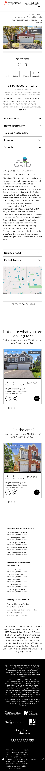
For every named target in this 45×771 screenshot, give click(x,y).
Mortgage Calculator (22, 304)
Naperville (36, 92)
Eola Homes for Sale (15, 613)
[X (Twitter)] (19, 741)
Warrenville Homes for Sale (18, 604)
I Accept (35, 759)
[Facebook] (13, 741)
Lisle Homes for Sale (15, 607)
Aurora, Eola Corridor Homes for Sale (22, 610)
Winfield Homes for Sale (17, 616)
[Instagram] (25, 741)
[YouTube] (31, 741)
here (19, 768)
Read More (22, 110)
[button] (22, 280)
